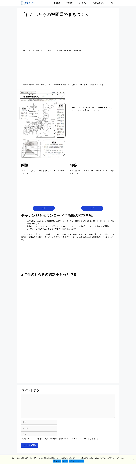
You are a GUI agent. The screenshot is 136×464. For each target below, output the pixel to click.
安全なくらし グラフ (100, 284)
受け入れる (57, 461)
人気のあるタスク (99, 3)
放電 (43, 208)
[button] (112, 3)
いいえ (65, 461)
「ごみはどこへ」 (68, 323)
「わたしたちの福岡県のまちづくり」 (99, 373)
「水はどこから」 (36, 323)
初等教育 (57, 3)
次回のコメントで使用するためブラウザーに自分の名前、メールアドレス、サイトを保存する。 (61, 439)
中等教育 (69, 3)
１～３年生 (82, 3)
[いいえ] (134, 460)
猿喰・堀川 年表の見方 (68, 333)
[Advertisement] (68, 34)
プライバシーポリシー (76, 461)
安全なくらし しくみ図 (36, 333)
